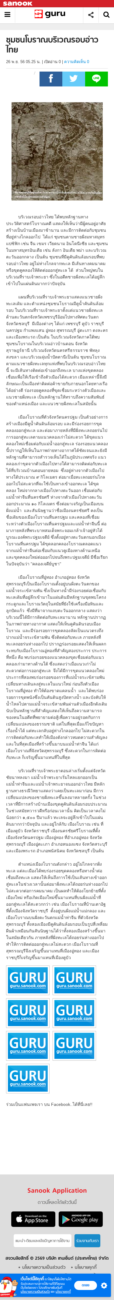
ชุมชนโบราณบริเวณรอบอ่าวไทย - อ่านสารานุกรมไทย (51, 15)
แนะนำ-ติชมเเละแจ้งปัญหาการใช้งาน (43, 1241)
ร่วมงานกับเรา (87, 1241)
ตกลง (85, 1285)
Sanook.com (18, 4)
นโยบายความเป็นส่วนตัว (35, 1291)
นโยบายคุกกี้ (63, 1291)
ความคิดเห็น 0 (76, 61)
